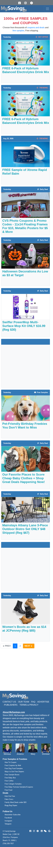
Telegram (8, 824)
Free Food (8, 790)
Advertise (43, 702)
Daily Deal (43, 189)
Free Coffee (9, 781)
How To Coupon (10, 762)
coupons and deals (36, 27)
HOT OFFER (42, 37)
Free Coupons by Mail (13, 765)
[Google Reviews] (48, 831)
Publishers (10, 705)
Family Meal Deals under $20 (15, 802)
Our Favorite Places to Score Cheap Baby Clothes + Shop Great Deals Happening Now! (23, 478)
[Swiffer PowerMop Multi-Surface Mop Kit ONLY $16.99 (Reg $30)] (25, 306)
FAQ (33, 702)
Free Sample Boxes (12, 775)
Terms (23, 705)
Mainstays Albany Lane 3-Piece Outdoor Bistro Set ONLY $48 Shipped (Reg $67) (25, 529)
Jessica (20, 754)
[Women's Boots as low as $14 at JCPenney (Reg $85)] (25, 611)
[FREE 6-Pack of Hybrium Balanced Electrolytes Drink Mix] (25, 53)
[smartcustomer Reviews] (45, 831)
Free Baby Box (10, 778)
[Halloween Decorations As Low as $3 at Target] (25, 256)
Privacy (33, 705)
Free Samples (42, 392)
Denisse (46, 754)
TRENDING (43, 88)
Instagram (8, 821)
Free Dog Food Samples (14, 768)
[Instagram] (26, 3)
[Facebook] (20, 3)
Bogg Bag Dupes (11, 805)
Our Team (23, 702)
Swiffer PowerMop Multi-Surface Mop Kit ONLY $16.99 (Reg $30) (23, 325)
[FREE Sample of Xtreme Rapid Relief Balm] (25, 154)
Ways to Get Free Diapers (14, 772)
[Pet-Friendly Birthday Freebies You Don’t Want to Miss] (25, 408)
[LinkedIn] (41, 831)
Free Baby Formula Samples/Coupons (19, 787)
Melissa (7, 754)
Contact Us (9, 702)
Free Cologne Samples (13, 784)
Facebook (8, 818)
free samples (18, 30)
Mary (33, 754)
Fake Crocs (9, 799)
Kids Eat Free (10, 796)
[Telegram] (32, 3)
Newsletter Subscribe (12, 815)
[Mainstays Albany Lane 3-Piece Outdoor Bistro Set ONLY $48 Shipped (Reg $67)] (25, 510)
